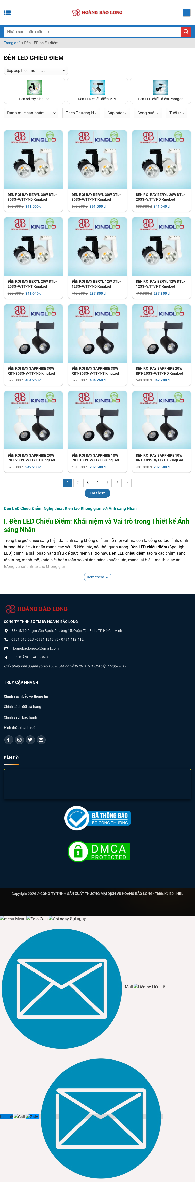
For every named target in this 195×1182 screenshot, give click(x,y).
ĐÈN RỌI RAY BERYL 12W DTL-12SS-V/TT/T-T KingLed (160, 283)
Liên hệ (6, 1116)
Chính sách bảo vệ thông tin (26, 696)
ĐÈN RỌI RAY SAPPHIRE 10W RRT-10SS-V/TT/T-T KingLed (159, 457)
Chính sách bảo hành (20, 717)
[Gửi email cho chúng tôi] (41, 739)
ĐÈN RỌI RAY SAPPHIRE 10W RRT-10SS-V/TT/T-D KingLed (95, 457)
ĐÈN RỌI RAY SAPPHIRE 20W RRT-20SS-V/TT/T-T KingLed (31, 457)
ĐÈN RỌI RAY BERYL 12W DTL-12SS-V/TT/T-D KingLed (96, 283)
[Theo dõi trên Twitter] (30, 739)
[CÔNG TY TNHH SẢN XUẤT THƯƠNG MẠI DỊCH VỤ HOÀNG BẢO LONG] (97, 12)
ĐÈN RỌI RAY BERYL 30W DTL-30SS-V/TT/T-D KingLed (32, 197)
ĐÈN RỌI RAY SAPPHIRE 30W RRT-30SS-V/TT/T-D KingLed (31, 370)
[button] (187, 13)
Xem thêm (95, 577)
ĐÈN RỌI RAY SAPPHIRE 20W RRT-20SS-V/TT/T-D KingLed (159, 370)
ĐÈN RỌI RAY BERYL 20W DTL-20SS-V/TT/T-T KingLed (32, 283)
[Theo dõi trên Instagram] (19, 739)
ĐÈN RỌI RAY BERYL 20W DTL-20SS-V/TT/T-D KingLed (160, 197)
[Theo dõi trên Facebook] (8, 739)
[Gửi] (186, 32)
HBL (179, 894)
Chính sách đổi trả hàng (22, 707)
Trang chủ (12, 43)
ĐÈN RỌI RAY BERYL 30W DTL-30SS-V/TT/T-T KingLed (96, 197)
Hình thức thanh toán (21, 728)
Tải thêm (98, 493)
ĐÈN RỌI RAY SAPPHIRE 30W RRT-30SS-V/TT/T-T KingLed (95, 370)
